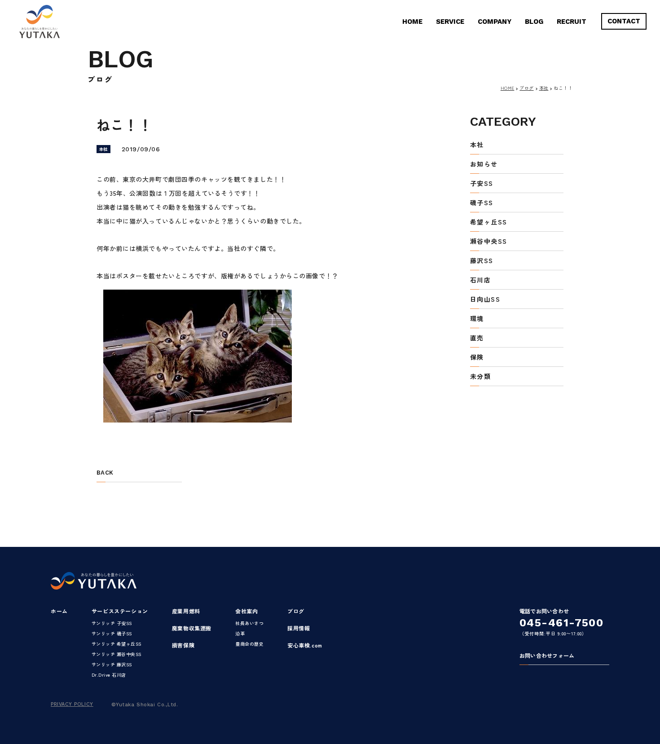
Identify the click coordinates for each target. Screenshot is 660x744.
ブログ (526, 87)
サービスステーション (120, 611)
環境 (477, 319)
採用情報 (298, 628)
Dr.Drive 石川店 (109, 674)
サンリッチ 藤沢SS (112, 664)
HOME (412, 22)
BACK (105, 473)
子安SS (481, 184)
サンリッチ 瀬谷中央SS (116, 654)
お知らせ (484, 164)
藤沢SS (481, 261)
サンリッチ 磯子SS (112, 633)
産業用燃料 (186, 611)
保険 (477, 357)
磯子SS (481, 203)
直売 (477, 338)
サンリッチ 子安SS (112, 623)
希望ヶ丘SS (488, 222)
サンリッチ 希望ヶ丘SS (116, 643)
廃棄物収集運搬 (191, 628)
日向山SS (485, 300)
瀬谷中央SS (488, 242)
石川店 (480, 280)
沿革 (240, 633)
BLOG (534, 22)
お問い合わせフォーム (546, 656)
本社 (544, 87)
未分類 (480, 377)
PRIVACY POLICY (72, 704)
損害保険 (183, 645)
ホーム (59, 611)
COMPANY (494, 22)
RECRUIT (571, 22)
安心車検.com (304, 645)
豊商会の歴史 (249, 643)
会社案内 (246, 611)
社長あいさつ (249, 623)
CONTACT (623, 21)
